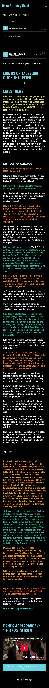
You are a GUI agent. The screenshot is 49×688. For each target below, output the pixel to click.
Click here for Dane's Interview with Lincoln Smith (24, 667)
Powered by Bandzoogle (24, 679)
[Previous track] (42, 53)
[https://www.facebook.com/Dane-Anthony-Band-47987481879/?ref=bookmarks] (24, 83)
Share (12, 21)
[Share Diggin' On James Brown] (37, 54)
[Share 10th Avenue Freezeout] (43, 36)
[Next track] (45, 53)
